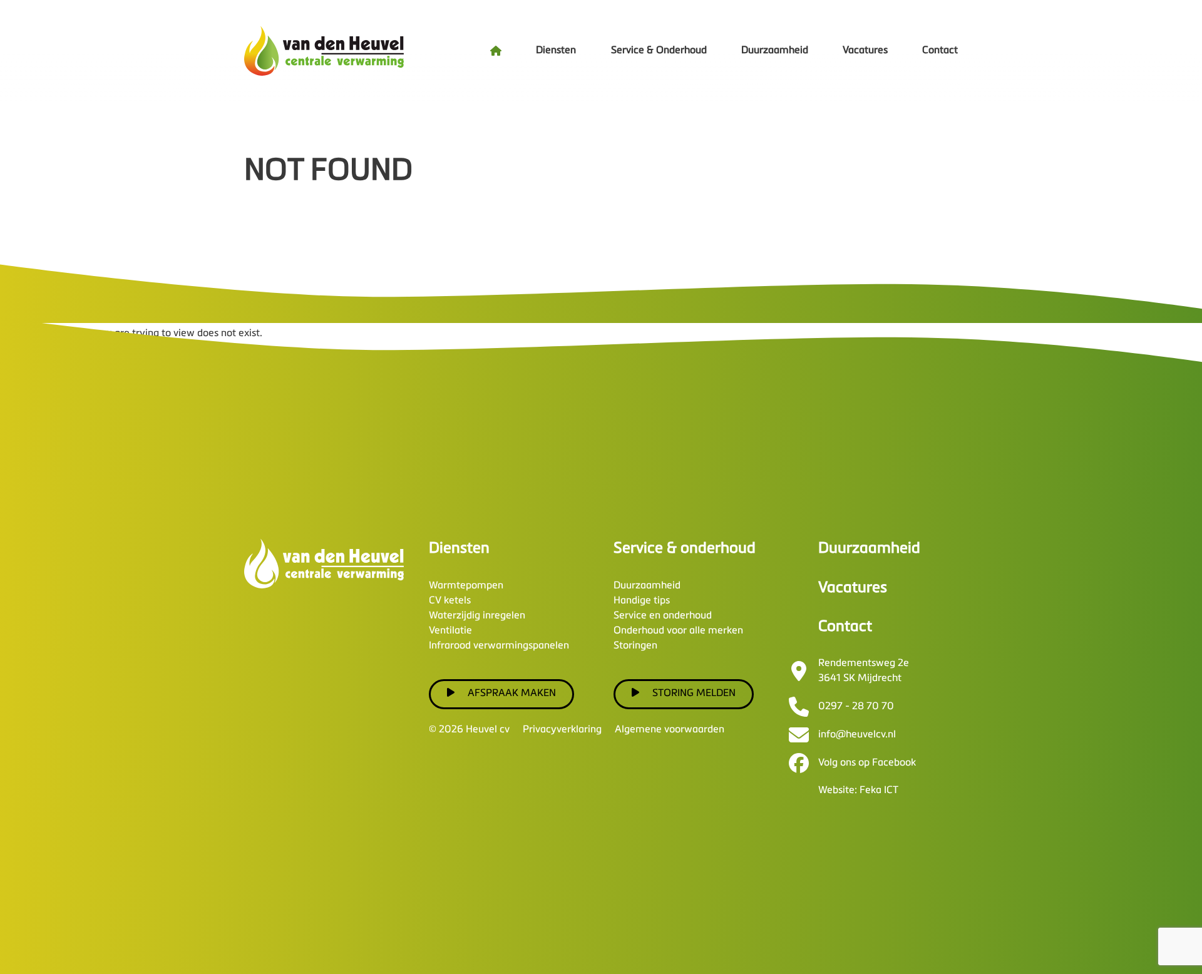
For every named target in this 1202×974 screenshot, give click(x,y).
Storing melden (694, 694)
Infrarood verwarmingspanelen (499, 646)
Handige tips (642, 601)
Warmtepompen (466, 586)
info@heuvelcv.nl (857, 735)
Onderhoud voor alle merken (678, 631)
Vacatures (865, 51)
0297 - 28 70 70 (856, 707)
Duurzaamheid (774, 51)
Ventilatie (450, 631)
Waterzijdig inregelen (477, 616)
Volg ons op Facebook (867, 763)
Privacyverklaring (562, 730)
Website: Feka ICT (858, 791)
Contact (940, 51)
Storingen (635, 646)
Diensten (556, 51)
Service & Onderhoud (659, 51)
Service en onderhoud (663, 616)
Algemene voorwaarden (669, 730)
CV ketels (450, 601)
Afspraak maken (512, 694)
